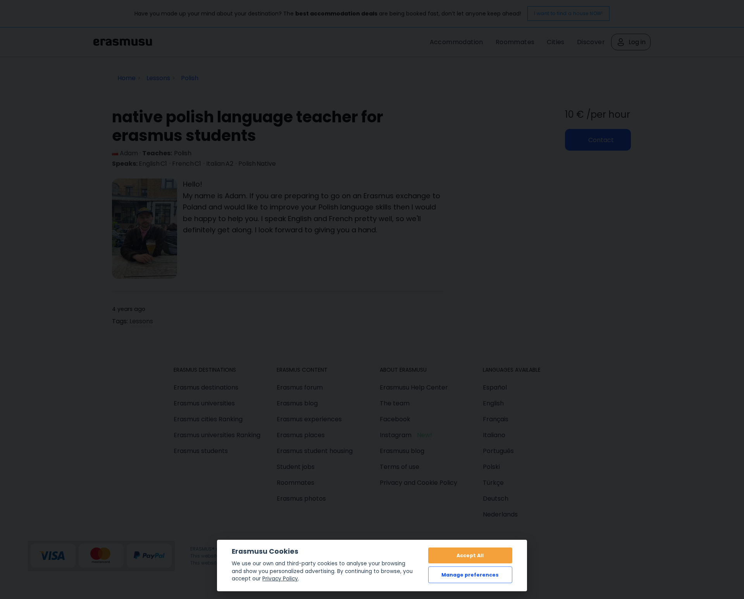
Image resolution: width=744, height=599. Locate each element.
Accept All (470, 555)
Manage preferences (470, 575)
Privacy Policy (280, 578)
